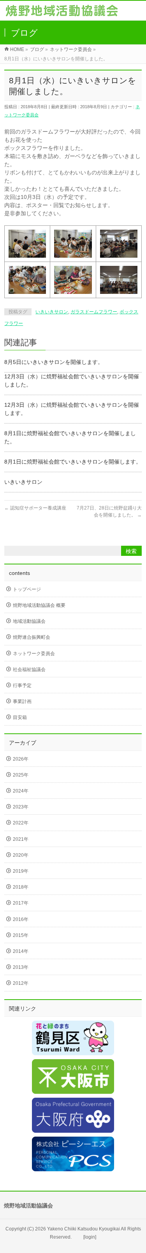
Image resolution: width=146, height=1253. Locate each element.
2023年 (20, 807)
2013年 (20, 967)
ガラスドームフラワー (93, 312)
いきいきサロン (51, 312)
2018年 (20, 887)
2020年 (20, 855)
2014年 (20, 951)
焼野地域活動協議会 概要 (39, 605)
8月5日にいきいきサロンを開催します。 (53, 362)
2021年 (20, 839)
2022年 (20, 823)
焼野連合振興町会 (31, 637)
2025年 (20, 775)
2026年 (20, 759)
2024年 (20, 791)
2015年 (20, 935)
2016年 (20, 919)
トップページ (27, 589)
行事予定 (22, 685)
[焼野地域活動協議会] (62, 12)
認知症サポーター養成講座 (35, 508)
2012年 (20, 983)
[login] (89, 1237)
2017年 (20, 903)
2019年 (20, 871)
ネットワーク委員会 (34, 653)
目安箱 (20, 717)
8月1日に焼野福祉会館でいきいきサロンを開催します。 (72, 462)
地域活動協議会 (29, 621)
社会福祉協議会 (29, 669)
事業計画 (22, 701)
